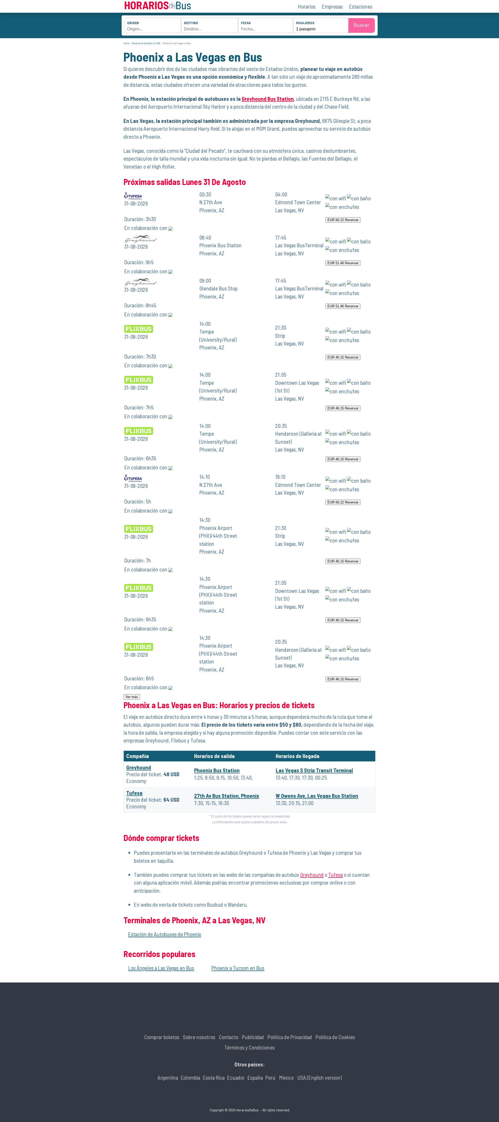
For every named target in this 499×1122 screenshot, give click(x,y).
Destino (191, 23)
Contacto (228, 1037)
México (286, 1077)
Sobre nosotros (199, 1037)
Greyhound (138, 767)
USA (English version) (319, 1077)
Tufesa (134, 792)
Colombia (190, 1077)
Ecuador (236, 1077)
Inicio (126, 43)
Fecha (246, 23)
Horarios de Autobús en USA (146, 43)
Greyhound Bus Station (268, 98)
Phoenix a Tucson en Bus (237, 968)
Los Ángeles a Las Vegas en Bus (161, 968)
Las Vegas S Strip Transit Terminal (314, 770)
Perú (270, 1077)
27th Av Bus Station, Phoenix (226, 795)
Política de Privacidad (289, 1037)
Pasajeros (305, 23)
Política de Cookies (335, 1037)
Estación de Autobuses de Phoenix (164, 934)
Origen (133, 23)
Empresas (332, 6)
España (255, 1077)
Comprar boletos (161, 1037)
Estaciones (360, 6)
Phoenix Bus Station (217, 770)
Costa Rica (214, 1077)
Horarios (307, 6)
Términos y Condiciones (249, 1047)
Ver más (132, 697)
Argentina (167, 1077)
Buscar (362, 25)
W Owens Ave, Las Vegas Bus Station (317, 795)
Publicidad (253, 1037)
